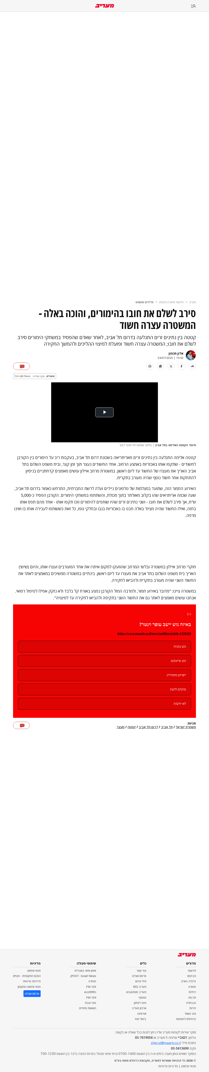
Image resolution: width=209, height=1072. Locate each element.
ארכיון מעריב (139, 1008)
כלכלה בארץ (188, 981)
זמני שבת (90, 1003)
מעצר (121, 727)
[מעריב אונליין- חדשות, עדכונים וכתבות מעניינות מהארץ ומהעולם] (105, 6)
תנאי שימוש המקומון (29, 987)
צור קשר (141, 970)
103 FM (91, 987)
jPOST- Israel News (83, 976)
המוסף (142, 997)
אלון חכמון (176, 353)
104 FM (91, 997)
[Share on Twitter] (171, 366)
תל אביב (167, 727)
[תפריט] (200, 6)
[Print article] (149, 366)
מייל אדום (140, 981)
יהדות (192, 1008)
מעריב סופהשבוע (136, 992)
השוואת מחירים (87, 1008)
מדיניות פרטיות (32, 981)
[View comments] (21, 366)
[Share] (192, 366)
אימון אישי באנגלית (85, 970)
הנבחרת (191, 1003)
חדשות (192, 970)
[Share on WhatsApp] (160, 366)
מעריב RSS (139, 987)
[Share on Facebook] (181, 366)
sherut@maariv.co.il (166, 1043)
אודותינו (141, 1014)
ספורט (192, 987)
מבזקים (191, 976)
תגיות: (191, 723)
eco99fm (90, 992)
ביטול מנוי (140, 1019)
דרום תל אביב (148, 727)
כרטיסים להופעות (186, 1019)
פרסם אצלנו (139, 976)
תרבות (192, 997)
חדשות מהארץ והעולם (171, 302)
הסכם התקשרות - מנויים (27, 976)
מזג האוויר (190, 1014)
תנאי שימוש (34, 970)
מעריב (192, 302)
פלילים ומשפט (144, 302)
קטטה (132, 727)
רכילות (192, 992)
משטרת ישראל (186, 727)
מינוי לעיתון (140, 1003)
